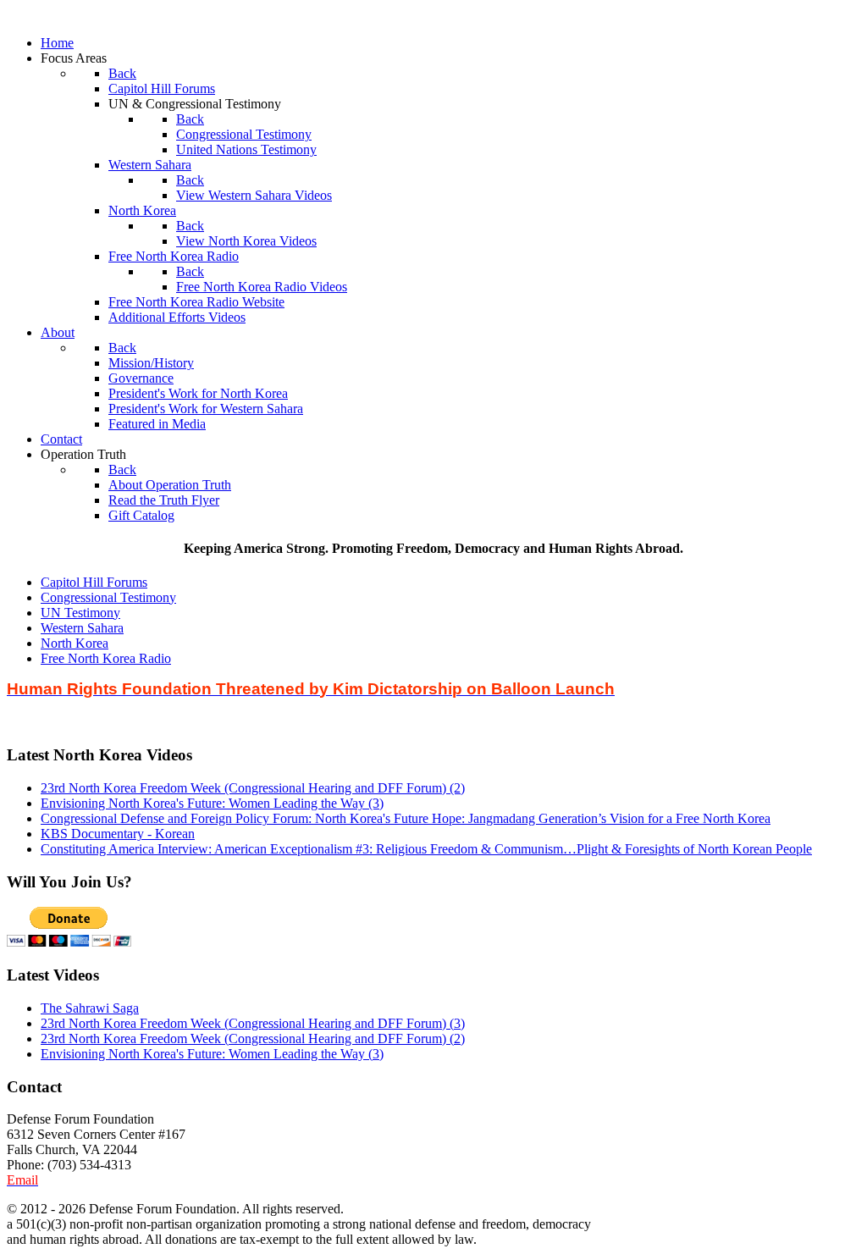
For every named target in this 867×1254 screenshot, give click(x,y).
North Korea (74, 643)
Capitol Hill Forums (94, 582)
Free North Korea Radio (106, 658)
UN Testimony (80, 612)
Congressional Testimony (108, 597)
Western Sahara (82, 628)
